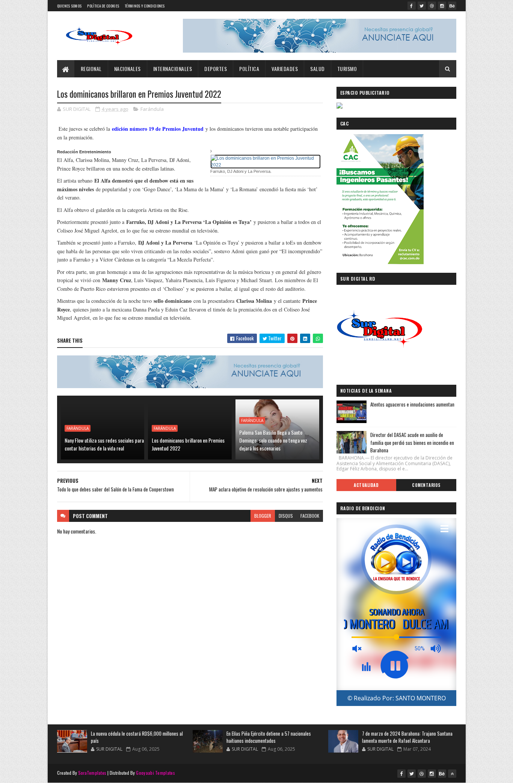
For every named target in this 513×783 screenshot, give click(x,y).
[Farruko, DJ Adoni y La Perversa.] (265, 161)
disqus (286, 515)
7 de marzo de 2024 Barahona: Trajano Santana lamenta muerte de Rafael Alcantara (407, 737)
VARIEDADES (285, 69)
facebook (309, 515)
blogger (262, 515)
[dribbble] (432, 6)
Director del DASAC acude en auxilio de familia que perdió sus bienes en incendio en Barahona (412, 442)
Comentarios (426, 485)
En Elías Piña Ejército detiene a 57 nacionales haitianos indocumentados (268, 737)
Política (249, 69)
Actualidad (366, 485)
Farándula (152, 109)
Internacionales (172, 69)
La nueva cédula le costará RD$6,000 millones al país (137, 737)
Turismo (347, 69)
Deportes (215, 69)
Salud (317, 69)
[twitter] (422, 6)
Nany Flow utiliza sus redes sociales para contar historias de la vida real (104, 444)
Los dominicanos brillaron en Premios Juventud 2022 (188, 444)
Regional (91, 69)
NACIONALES (127, 69)
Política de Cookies (103, 6)
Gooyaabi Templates (155, 772)
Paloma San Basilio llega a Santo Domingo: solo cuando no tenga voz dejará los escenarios (273, 440)
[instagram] (442, 6)
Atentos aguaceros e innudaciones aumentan (412, 404)
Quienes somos (69, 6)
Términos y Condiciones (145, 6)
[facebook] (411, 6)
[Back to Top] (452, 773)
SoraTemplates (92, 772)
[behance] (452, 6)
